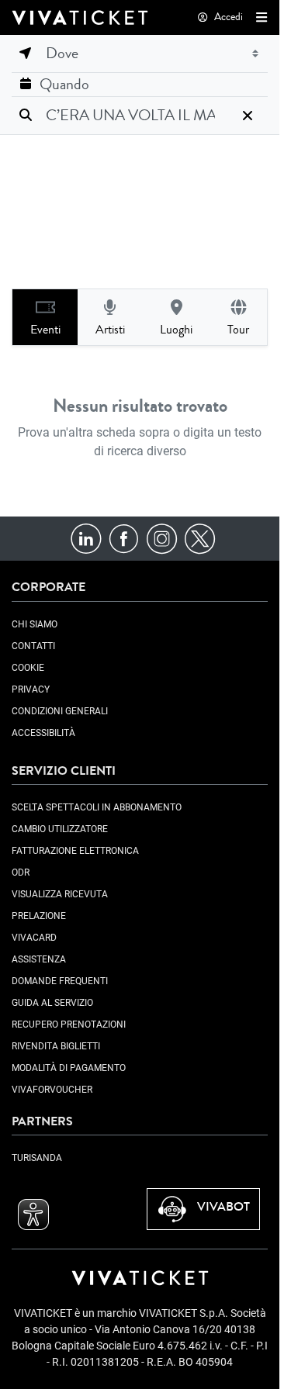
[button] (258, 17)
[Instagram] (162, 537)
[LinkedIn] (86, 537)
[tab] (45, 317)
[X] (200, 537)
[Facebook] (124, 537)
